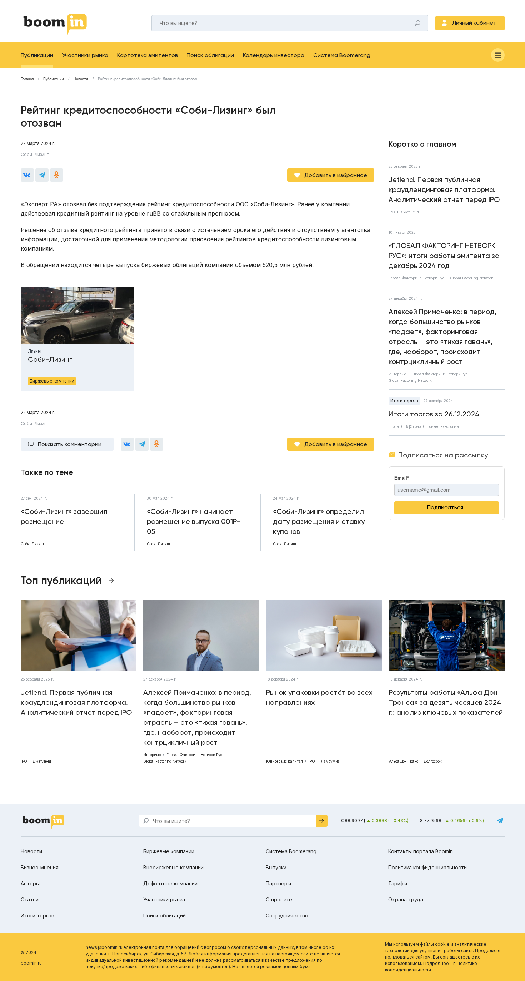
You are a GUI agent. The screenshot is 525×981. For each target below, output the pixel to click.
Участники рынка (85, 55)
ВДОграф (413, 426)
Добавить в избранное (335, 175)
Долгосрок (433, 761)
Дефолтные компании (170, 883)
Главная (27, 79)
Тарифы (397, 883)
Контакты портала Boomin (420, 851)
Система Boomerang (341, 55)
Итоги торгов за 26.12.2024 (434, 414)
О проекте (279, 899)
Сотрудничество (287, 915)
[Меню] (498, 55)
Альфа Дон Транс (403, 761)
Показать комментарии (69, 444)
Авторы (30, 883)
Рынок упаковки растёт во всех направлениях (319, 697)
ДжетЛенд (410, 212)
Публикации (37, 55)
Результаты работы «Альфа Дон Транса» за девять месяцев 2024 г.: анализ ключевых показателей (446, 702)
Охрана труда (405, 899)
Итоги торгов (404, 400)
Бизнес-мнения (40, 867)
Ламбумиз (330, 761)
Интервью (397, 374)
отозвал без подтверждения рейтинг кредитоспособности (148, 204)
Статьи (30, 899)
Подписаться (445, 507)
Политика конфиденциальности (427, 867)
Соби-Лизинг (35, 154)
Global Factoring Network (471, 278)
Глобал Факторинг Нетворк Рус (416, 278)
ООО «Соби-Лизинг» (265, 204)
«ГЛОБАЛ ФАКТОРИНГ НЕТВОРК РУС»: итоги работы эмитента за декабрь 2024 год (444, 255)
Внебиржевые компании (173, 867)
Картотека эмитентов (147, 55)
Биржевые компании (168, 851)
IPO (392, 212)
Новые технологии (442, 426)
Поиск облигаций (210, 55)
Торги (394, 426)
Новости (81, 79)
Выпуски (276, 867)
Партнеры (278, 883)
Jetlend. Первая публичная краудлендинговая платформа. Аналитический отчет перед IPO (444, 189)
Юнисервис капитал (284, 761)
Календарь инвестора (273, 55)
